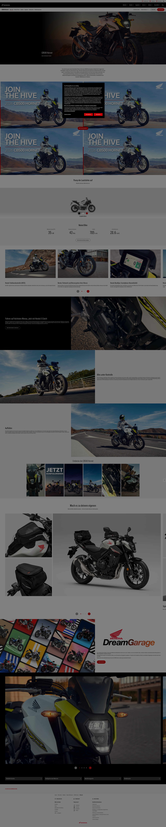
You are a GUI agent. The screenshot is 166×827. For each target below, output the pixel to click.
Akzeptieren (98, 114)
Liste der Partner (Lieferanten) (69, 111)
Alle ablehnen (88, 114)
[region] (83, 100)
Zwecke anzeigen (67, 114)
